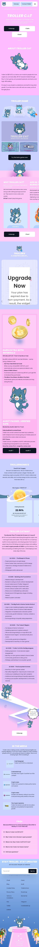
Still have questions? (12, 852)
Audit (22, 884)
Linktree (9, 909)
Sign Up (32, 871)
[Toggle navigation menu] (35, 4)
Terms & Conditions (10, 897)
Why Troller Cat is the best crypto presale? (19, 837)
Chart (19, 34)
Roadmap (24, 892)
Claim (27, 28)
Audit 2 (28, 451)
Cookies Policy (11, 888)
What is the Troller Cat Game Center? (17, 847)
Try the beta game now (19, 157)
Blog (8, 884)
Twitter (8, 905)
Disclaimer (24, 896)
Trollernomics (25, 888)
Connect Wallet (26, 4)
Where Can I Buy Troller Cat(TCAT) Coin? (18, 842)
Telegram (24, 902)
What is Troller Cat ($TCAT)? (14, 832)
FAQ (8, 902)
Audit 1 (11, 451)
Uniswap (16, 4)
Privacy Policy (10, 892)
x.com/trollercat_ (19, 256)
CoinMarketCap (25, 905)
